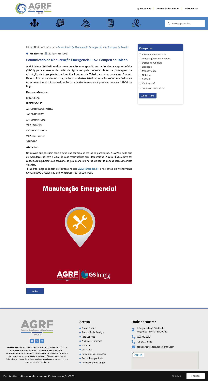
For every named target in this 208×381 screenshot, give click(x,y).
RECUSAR (176, 376)
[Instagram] (37, 341)
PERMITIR (195, 376)
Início (29, 47)
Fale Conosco (191, 8)
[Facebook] (32, 341)
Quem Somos (144, 8)
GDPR (71, 376)
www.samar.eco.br (88, 169)
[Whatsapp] (42, 341)
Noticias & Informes (44, 47)
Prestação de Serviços (168, 8)
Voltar (35, 291)
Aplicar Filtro (147, 95)
